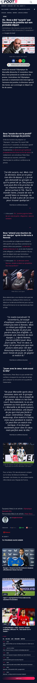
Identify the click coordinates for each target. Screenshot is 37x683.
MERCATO (3, 6)
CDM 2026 (10, 6)
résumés (17, 639)
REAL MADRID (5, 9)
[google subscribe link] (13, 527)
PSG (18, 6)
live (12, 639)
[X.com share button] (16, 61)
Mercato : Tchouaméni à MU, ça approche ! (14, 669)
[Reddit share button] (20, 61)
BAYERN (15, 12)
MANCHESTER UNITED (24, 9)
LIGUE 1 (22, 6)
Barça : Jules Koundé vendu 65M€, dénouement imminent (17, 664)
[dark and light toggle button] (34, 9)
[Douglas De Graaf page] (5, 520)
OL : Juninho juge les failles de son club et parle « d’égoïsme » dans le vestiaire (20, 216)
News (5, 564)
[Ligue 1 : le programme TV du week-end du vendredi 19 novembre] (18, 587)
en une (8, 639)
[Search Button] (31, 2)
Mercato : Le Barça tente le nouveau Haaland (14, 674)
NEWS (5, 16)
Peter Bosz (28, 514)
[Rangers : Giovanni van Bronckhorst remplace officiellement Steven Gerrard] (18, 557)
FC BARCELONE (13, 9)
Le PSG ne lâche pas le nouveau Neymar (13, 659)
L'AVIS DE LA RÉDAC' (23, 12)
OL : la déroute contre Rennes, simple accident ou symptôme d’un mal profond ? (19, 263)
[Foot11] (9, 2)
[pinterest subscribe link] (6, 532)
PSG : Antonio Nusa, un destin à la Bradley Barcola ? (16, 650)
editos (23, 639)
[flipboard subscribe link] (29, 527)
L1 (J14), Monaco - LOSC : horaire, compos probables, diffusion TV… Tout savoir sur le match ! (17, 629)
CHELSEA (3, 12)
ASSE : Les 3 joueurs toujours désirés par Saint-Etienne (17, 655)
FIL (3, 639)
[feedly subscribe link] (21, 527)
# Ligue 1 (5, 536)
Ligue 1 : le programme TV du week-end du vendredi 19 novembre (17, 599)
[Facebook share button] (13, 61)
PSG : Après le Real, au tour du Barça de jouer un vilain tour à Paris (18, 644)
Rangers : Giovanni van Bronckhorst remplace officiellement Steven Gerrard (18, 569)
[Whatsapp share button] (23, 61)
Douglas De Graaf (9, 33)
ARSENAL (9, 12)
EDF (15, 6)
